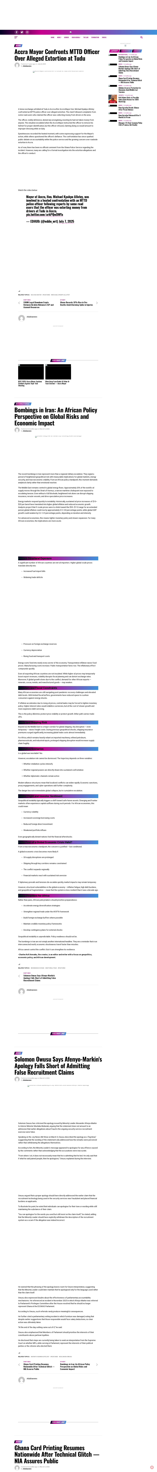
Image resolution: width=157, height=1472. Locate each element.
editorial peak (51, 968)
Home (52, 37)
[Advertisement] (78, 15)
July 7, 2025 (66, 221)
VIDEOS (104, 37)
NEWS (59, 37)
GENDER (66, 37)
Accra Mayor (36, 295)
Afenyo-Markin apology (40, 1356)
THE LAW (85, 37)
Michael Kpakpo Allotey (61, 295)
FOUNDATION (95, 37)
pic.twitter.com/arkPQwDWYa (44, 214)
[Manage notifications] (152, 1467)
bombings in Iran (38, 968)
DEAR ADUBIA (76, 37)
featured (46, 295)
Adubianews (27, 66)
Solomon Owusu (66, 1356)
